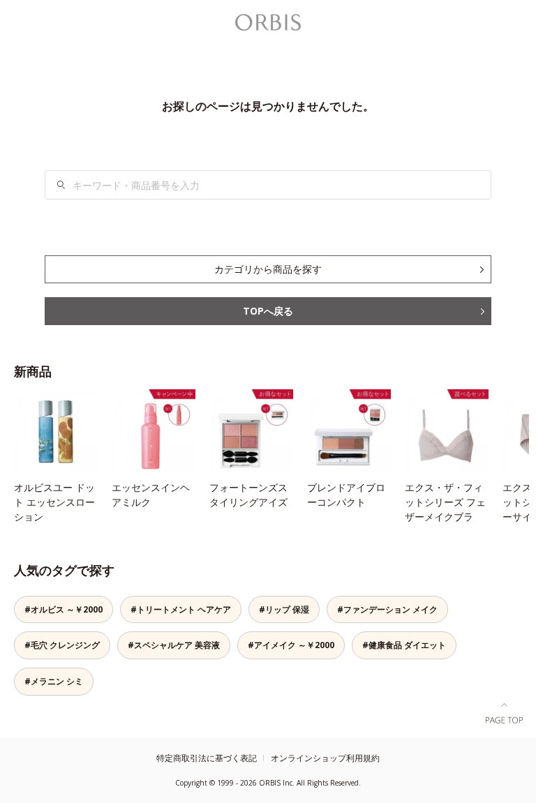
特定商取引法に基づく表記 (206, 758)
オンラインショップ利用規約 (325, 758)
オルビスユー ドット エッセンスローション (54, 502)
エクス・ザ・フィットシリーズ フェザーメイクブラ (445, 502)
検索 (61, 185)
